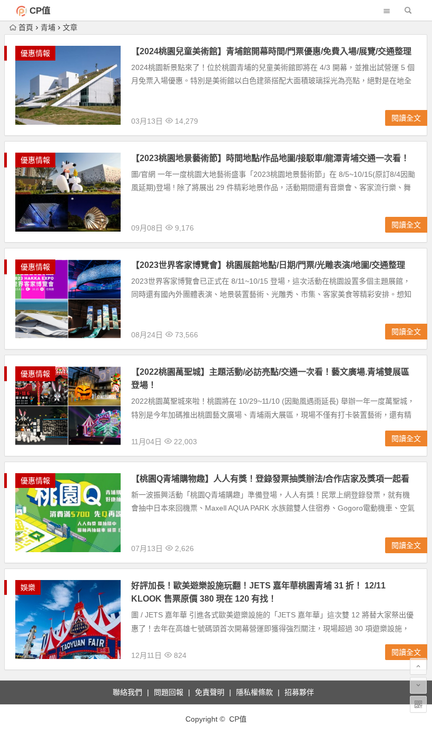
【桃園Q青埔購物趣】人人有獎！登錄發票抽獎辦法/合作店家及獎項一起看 (270, 478)
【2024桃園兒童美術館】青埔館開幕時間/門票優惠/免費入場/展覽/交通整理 (271, 51)
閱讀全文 (406, 118)
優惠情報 (35, 53)
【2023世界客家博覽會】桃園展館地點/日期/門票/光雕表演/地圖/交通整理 (268, 265)
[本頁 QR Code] (418, 704)
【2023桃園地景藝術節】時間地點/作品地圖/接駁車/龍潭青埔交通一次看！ (270, 158)
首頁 (25, 27)
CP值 (40, 11)
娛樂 (28, 587)
